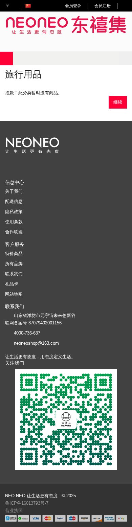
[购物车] (125, 5)
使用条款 (14, 221)
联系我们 (14, 273)
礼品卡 (11, 284)
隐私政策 (14, 211)
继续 (117, 102)
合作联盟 (14, 231)
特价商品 (14, 253)
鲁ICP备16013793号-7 (26, 503)
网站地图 (14, 294)
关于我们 (14, 191)
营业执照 (14, 510)
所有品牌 (14, 263)
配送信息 (14, 201)
